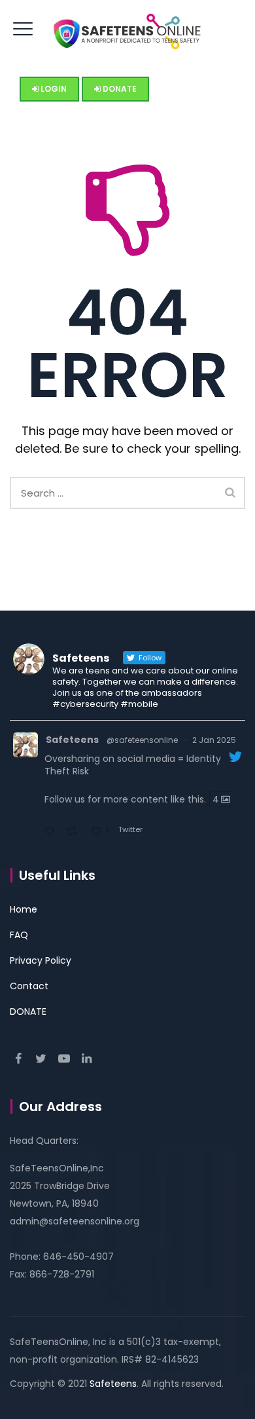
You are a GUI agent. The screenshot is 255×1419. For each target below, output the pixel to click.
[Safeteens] (127, 29)
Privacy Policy (40, 960)
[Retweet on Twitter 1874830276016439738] (75, 832)
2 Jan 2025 (214, 740)
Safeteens (72, 739)
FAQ (19, 934)
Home (23, 909)
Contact (29, 986)
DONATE (28, 1011)
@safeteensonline (142, 740)
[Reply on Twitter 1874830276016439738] (52, 832)
